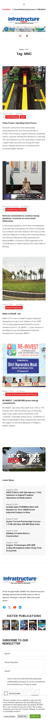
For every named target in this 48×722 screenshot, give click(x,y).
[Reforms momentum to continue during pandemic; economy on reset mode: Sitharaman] (24, 180)
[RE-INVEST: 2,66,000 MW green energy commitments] (24, 365)
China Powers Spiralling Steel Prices (19, 123)
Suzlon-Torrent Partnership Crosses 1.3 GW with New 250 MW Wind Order (23, 522)
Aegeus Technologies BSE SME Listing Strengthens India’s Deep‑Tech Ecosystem (23, 548)
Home (21, 49)
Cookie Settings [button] (9, 716)
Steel (23, 117)
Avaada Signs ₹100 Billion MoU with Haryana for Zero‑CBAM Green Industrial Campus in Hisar (22, 510)
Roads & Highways (14, 307)
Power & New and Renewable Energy (21, 394)
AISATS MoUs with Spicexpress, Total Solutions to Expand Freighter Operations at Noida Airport (23, 495)
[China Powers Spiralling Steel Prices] (24, 88)
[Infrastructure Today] (24, 20)
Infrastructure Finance (15, 210)
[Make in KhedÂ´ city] (24, 278)
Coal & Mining (12, 117)
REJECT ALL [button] (22, 716)
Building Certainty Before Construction (18, 534)
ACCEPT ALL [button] (35, 716)
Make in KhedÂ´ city (11, 314)
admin (20, 114)
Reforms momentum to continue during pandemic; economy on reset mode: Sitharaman (20, 218)
